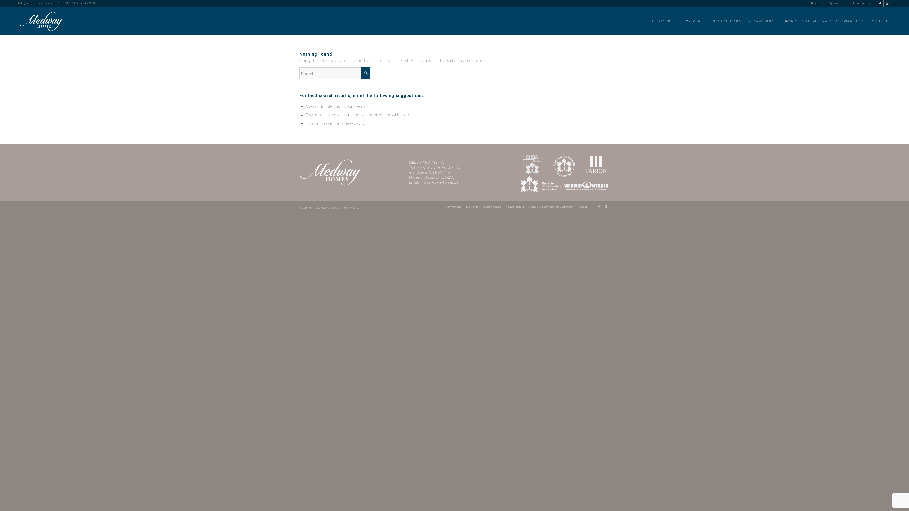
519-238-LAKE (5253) (438, 177)
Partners (817, 3)
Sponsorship (838, 3)
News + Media (863, 3)
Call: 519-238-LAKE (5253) (77, 3)
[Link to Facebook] (880, 3)
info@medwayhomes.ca (36, 3)
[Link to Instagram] (887, 3)
